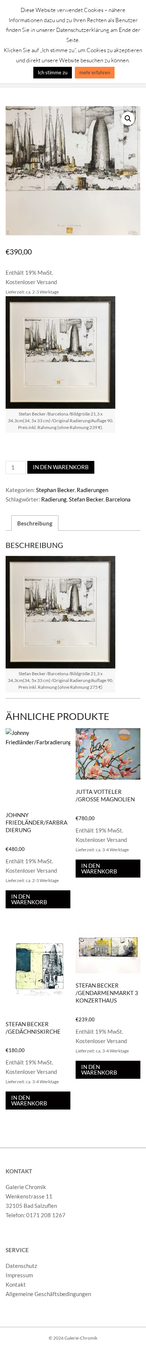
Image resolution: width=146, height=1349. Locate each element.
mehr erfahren (94, 72)
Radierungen (92, 489)
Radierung (54, 499)
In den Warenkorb (61, 467)
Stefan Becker (86, 499)
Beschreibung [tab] (34, 523)
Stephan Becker (55, 489)
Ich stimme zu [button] (52, 72)
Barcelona (118, 499)
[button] (128, 118)
